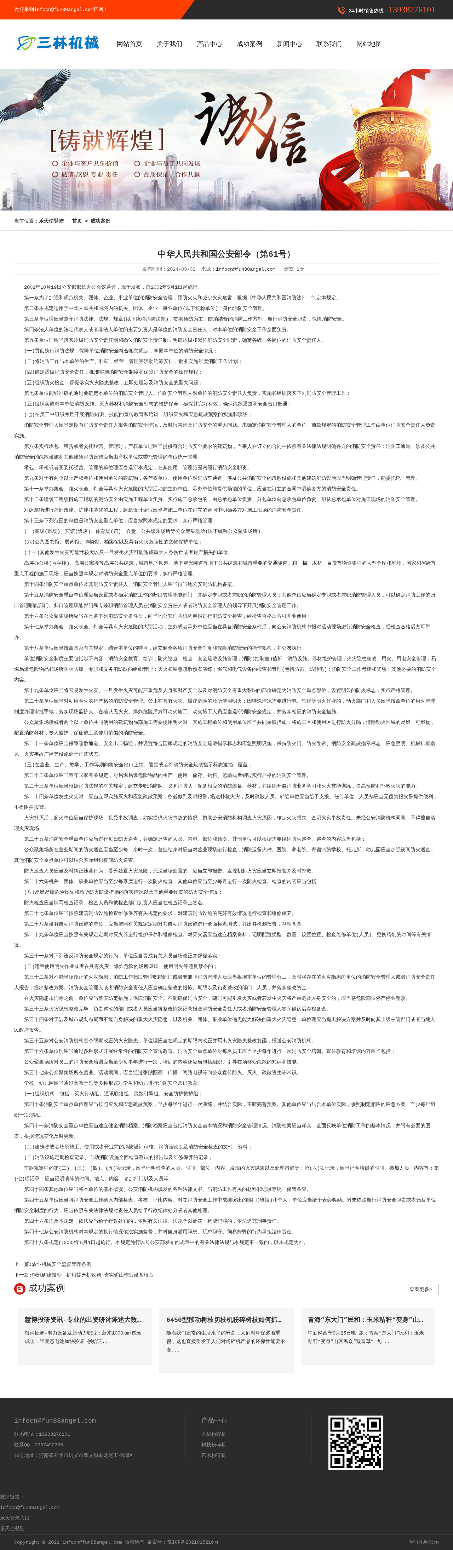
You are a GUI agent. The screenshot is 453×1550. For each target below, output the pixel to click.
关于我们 (169, 44)
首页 (77, 221)
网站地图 (369, 44)
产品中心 (209, 44)
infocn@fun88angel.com (245, 269)
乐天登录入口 (15, 1518)
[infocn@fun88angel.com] (57, 55)
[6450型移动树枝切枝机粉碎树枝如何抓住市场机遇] (281, 1360)
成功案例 (249, 44)
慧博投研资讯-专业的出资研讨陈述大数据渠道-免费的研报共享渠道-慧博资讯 (136, 1320)
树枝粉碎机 (213, 1445)
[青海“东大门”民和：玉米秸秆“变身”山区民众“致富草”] (422, 1352)
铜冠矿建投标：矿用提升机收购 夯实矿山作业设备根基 (93, 1275)
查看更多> (420, 1289)
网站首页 (129, 44)
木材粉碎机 (213, 1434)
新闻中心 (289, 44)
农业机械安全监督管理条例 (61, 1264)
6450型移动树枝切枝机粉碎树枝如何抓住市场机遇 (237, 1320)
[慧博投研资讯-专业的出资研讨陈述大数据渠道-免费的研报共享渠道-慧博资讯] (139, 1352)
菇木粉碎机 (213, 1455)
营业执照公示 (424, 1542)
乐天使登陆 (12, 1529)
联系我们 (329, 44)
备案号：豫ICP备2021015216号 (183, 1542)
